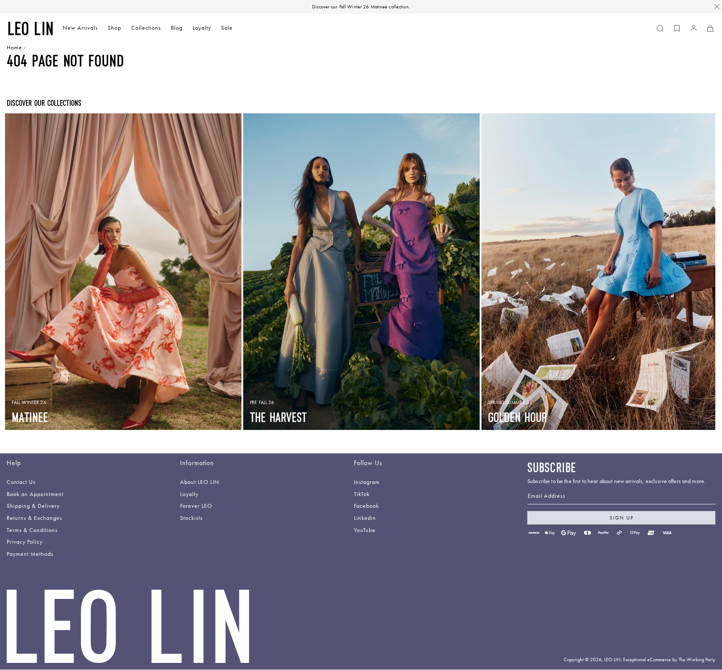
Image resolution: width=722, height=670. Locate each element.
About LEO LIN (199, 482)
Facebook (366, 506)
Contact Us (21, 482)
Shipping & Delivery (33, 506)
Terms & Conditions (32, 530)
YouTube (365, 530)
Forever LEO (196, 506)
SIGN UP (621, 517)
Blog (177, 28)
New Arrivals (80, 28)
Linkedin (365, 518)
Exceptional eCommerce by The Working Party (669, 659)
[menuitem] (80, 28)
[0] (677, 28)
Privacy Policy (25, 542)
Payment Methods (30, 554)
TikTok (362, 494)
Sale (227, 28)
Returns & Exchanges (34, 518)
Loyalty (202, 28)
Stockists (191, 518)
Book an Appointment (35, 494)
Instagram (367, 482)
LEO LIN (612, 659)
